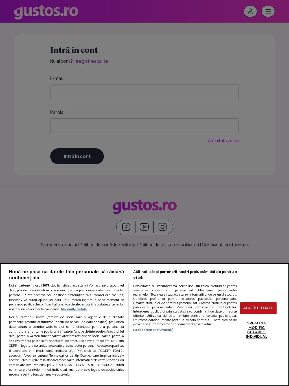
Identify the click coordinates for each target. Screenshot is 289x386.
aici (71, 350)
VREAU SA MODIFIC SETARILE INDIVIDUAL (256, 329)
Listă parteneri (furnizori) (153, 330)
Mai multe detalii (74, 309)
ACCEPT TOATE (258, 308)
